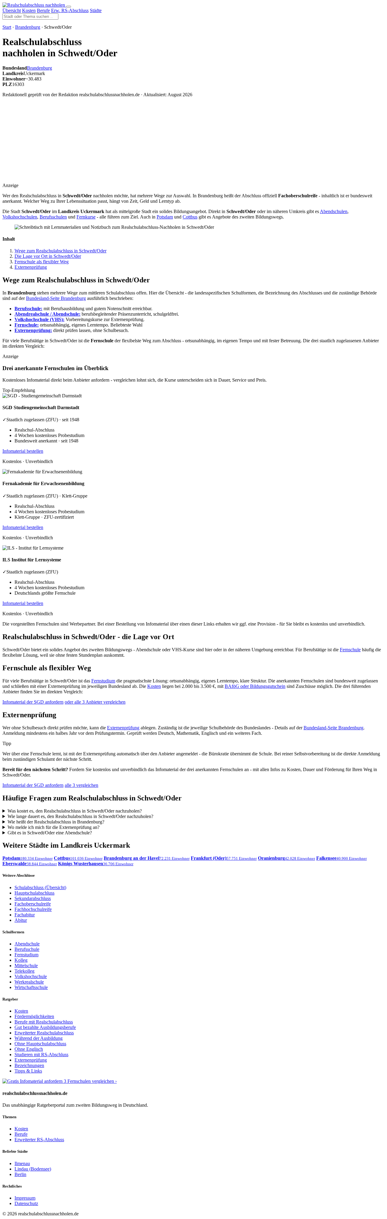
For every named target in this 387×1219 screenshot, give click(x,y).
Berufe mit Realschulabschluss (44, 1021)
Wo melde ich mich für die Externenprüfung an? (53, 827)
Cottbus (190, 216)
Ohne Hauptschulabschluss (40, 1043)
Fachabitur (25, 914)
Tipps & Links (28, 1070)
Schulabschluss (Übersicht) (40, 887)
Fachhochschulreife (33, 909)
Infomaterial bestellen (22, 451)
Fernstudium (103, 680)
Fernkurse (86, 216)
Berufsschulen (53, 216)
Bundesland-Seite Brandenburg (56, 298)
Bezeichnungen (29, 1065)
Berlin (20, 1174)
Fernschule (350, 649)
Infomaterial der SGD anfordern (32, 702)
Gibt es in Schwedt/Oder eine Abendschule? (50, 832)
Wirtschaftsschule (31, 987)
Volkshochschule (31, 976)
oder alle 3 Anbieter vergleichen (95, 702)
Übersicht (11, 10)
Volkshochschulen (19, 216)
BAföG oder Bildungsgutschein (255, 686)
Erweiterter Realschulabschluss (44, 1032)
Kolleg (21, 960)
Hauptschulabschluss (34, 892)
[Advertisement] (124, 144)
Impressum (25, 1198)
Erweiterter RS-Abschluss (39, 1139)
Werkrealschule (29, 981)
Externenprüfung (31, 267)
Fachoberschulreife (33, 903)
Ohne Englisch (29, 1049)
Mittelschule (26, 965)
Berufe (43, 10)
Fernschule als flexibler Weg (42, 261)
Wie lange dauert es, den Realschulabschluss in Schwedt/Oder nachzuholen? (80, 816)
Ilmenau (22, 1163)
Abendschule (27, 943)
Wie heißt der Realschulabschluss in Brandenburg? (56, 821)
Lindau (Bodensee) (33, 1168)
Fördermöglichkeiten (34, 1016)
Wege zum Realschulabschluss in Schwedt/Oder (60, 250)
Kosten (29, 10)
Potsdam (165, 216)
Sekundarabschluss (33, 898)
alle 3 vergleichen (81, 785)
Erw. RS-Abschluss (70, 10)
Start (6, 27)
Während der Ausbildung (39, 1038)
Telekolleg (24, 971)
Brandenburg (27, 27)
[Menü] (68, 7)
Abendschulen (333, 211)
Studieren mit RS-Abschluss (41, 1054)
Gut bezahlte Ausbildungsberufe (45, 1027)
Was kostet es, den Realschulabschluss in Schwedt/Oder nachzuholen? (75, 810)
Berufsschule (27, 949)
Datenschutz (26, 1203)
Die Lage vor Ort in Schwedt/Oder (48, 256)
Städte (96, 10)
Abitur (21, 920)
